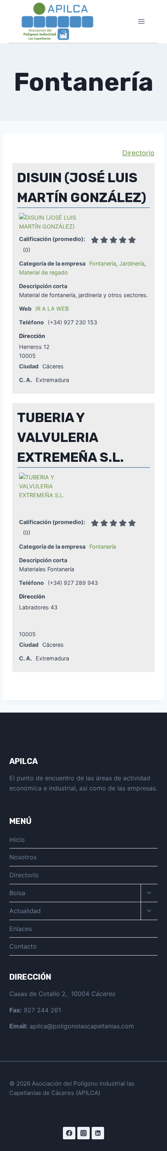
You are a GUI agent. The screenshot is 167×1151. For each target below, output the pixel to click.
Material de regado (43, 272)
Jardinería (131, 263)
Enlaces (20, 929)
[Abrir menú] (141, 21)
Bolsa (17, 893)
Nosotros (23, 857)
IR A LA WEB (52, 308)
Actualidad (25, 911)
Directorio (138, 153)
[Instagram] (83, 1133)
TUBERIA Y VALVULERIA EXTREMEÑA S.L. (70, 437)
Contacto (23, 946)
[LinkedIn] (98, 1133)
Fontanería (102, 263)
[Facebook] (69, 1133)
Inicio (17, 839)
